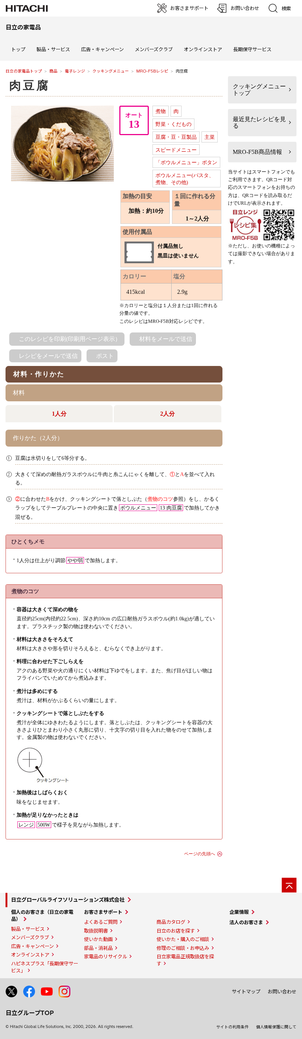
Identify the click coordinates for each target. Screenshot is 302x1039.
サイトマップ (246, 991)
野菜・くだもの (173, 124)
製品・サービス (28, 929)
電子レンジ (75, 71)
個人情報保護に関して (276, 1026)
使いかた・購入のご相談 (183, 939)
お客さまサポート (103, 912)
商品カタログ (171, 922)
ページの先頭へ (199, 853)
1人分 (59, 414)
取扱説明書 (96, 931)
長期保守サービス (252, 49)
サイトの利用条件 (232, 1026)
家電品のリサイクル (105, 956)
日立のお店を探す (176, 931)
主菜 (209, 137)
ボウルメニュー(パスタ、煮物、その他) (184, 178)
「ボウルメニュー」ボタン (186, 162)
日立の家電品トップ (24, 71)
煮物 (160, 111)
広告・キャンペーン (32, 946)
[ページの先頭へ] (289, 885)
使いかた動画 (98, 939)
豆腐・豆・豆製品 (176, 137)
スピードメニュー (176, 150)
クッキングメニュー (110, 71)
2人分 (167, 414)
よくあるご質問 (100, 922)
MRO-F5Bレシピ (152, 71)
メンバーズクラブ (154, 49)
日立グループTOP (30, 1013)
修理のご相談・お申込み (183, 948)
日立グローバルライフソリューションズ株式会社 (67, 900)
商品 (53, 71)
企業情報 (239, 912)
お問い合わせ (282, 991)
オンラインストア (203, 49)
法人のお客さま (246, 922)
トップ (18, 49)
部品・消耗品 (98, 948)
